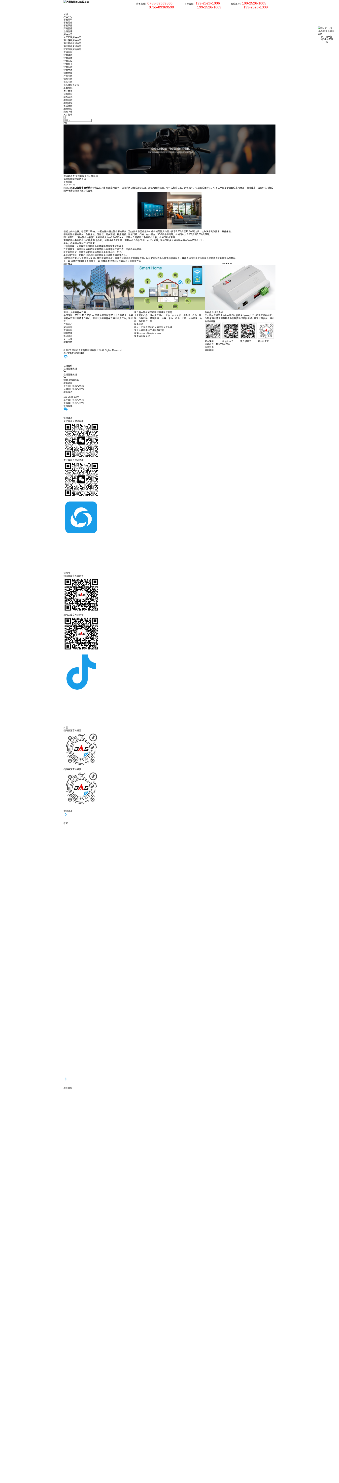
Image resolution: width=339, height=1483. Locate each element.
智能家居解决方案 (72, 49)
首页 (66, 13)
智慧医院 (68, 67)
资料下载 (68, 111)
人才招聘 (68, 114)
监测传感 (68, 31)
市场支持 (68, 82)
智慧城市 (68, 55)
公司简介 (68, 94)
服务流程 (68, 102)
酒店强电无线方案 (72, 46)
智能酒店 (68, 22)
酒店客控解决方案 (72, 40)
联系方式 (68, 97)
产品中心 (68, 16)
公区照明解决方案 (72, 37)
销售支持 (68, 79)
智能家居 (68, 25)
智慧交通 (68, 70)
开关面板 (68, 28)
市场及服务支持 (71, 85)
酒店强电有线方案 (72, 43)
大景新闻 (93, 176)
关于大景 (68, 91)
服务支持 (68, 100)
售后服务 (68, 105)
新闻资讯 (68, 88)
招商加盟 (68, 73)
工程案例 (68, 52)
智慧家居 (68, 61)
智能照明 (68, 19)
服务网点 (68, 108)
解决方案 (68, 34)
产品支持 (68, 76)
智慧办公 (68, 64)
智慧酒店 (68, 58)
